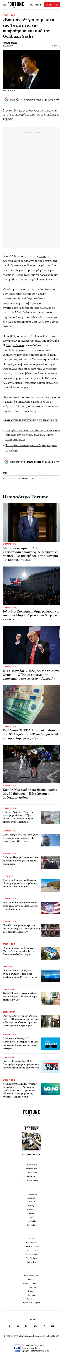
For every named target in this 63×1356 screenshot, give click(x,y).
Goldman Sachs (42, 279)
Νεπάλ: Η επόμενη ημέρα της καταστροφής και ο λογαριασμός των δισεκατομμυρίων (21, 929)
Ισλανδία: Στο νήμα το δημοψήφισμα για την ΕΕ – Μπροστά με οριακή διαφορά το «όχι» (31, 615)
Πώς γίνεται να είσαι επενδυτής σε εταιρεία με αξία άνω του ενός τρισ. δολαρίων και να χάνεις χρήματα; (32, 434)
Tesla (42, 256)
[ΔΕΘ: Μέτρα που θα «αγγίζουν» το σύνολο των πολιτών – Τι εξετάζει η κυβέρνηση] (50, 840)
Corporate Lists (31, 1165)
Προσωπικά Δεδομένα (31, 1303)
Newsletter (32, 1291)
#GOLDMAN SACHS (26, 479)
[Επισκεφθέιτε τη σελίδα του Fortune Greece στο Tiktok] (44, 1326)
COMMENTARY (9, 1012)
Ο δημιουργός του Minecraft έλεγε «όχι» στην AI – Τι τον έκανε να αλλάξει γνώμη (19, 951)
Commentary (31, 1225)
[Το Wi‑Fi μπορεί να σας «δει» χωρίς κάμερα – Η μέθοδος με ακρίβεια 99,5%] (50, 998)
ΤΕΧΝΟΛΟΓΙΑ (8, 989)
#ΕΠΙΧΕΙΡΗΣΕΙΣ (9, 479)
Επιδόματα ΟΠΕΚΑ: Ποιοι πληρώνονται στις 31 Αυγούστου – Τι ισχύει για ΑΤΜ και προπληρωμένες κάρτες (31, 734)
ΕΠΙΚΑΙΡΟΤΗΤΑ (9, 544)
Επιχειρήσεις (31, 1198)
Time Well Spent (31, 1258)
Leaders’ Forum (31, 1173)
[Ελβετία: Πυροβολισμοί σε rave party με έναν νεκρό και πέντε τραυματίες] (50, 862)
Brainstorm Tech (32, 1250)
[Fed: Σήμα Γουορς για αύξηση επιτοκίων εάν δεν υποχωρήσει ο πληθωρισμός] (50, 908)
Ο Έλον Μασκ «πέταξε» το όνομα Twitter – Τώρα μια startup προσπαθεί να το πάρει (20, 974)
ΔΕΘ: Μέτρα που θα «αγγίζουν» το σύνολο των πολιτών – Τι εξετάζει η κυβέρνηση (21, 838)
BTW (57, 1336)
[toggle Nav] (4, 4)
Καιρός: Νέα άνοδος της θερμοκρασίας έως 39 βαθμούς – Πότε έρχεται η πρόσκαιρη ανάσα (30, 794)
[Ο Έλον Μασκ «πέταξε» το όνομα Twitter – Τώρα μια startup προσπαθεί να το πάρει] (50, 976)
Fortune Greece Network (31, 1180)
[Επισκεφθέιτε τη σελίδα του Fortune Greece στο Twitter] (17, 1326)
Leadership (31, 1221)
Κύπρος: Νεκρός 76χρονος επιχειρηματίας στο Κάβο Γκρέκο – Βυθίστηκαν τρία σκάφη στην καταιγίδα (18, 817)
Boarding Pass (31, 1243)
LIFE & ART (8, 876)
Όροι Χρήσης (31, 1299)
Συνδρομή (31, 1295)
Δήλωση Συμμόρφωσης (31, 1283)
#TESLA (40, 479)
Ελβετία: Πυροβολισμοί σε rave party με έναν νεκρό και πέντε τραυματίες (20, 861)
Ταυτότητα (31, 1280)
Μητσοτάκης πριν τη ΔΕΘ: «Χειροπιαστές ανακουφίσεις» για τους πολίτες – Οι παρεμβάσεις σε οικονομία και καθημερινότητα (30, 554)
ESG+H (31, 1239)
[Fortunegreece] (16, 7)
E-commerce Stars (31, 1254)
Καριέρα (31, 1217)
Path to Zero (31, 1262)
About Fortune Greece (31, 1276)
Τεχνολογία (31, 1206)
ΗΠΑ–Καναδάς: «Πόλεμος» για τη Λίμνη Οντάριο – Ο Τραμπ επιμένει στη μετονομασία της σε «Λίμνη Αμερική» (31, 675)
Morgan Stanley (15, 345)
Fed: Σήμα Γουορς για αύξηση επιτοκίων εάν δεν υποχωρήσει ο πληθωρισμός (20, 906)
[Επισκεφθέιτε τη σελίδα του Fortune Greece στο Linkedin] (26, 1326)
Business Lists (31, 1169)
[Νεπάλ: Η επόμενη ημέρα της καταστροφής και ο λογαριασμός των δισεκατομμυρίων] (50, 930)
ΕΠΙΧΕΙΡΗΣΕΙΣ (9, 15)
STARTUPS (7, 967)
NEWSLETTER (52, 5)
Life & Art (31, 1202)
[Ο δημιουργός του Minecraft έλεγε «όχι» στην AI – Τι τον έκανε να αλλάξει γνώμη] (50, 953)
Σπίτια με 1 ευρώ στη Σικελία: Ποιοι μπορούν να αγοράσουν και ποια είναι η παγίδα (20, 883)
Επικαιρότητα (31, 1194)
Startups (31, 1213)
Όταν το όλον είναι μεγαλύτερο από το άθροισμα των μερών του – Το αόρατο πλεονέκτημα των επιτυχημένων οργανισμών (21, 1020)
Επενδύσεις (31, 1210)
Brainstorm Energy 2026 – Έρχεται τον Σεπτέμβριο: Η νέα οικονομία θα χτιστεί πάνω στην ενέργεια (21, 1043)
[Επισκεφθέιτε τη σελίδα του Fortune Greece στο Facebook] (9, 1326)
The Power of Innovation (31, 1246)
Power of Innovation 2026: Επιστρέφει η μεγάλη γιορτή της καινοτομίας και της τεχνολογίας (21, 1064)
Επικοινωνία (31, 1287)
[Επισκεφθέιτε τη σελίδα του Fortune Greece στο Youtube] (35, 1327)
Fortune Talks (32, 1176)
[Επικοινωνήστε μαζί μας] (52, 1326)
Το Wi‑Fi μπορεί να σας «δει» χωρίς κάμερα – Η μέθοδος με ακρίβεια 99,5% (20, 997)
